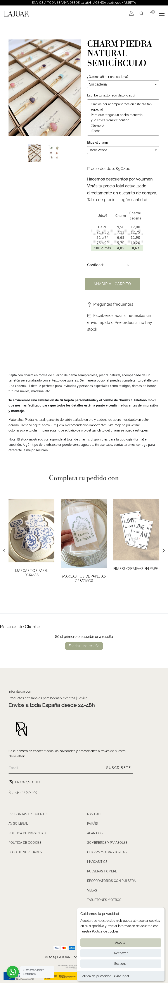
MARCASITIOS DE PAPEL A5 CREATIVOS (84, 578)
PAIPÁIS (92, 823)
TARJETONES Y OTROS (104, 900)
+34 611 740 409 (26, 792)
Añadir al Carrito (112, 284)
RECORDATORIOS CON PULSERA (111, 881)
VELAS (92, 890)
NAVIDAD (93, 814)
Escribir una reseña (84, 646)
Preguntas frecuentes (113, 304)
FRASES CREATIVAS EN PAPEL (136, 569)
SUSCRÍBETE (118, 768)
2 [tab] (48, 127)
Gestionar (121, 963)
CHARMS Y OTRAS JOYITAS (107, 852)
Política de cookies (25, 842)
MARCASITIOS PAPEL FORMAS (31, 573)
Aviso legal (121, 976)
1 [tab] (42, 127)
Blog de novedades (25, 852)
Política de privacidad (95, 976)
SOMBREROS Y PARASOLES (107, 842)
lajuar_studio (27, 782)
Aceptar (120, 942)
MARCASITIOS (97, 861)
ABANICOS (95, 833)
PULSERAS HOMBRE (102, 871)
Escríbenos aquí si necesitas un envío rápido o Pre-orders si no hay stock (119, 322)
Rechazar (121, 953)
